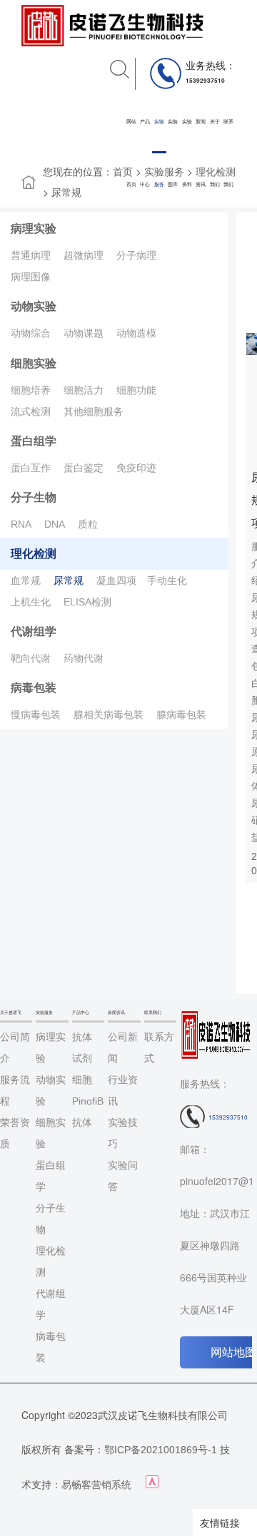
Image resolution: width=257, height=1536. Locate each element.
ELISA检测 (87, 602)
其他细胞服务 (94, 411)
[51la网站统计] (152, 1484)
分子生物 (33, 497)
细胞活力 (84, 390)
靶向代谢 (31, 658)
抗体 (82, 1037)
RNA (21, 524)
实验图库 (173, 153)
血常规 (26, 580)
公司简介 (15, 1047)
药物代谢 (84, 658)
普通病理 (31, 255)
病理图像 (31, 276)
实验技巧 (123, 1133)
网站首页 (131, 153)
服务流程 (15, 1090)
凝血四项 (116, 580)
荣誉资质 (15, 1133)
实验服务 (159, 153)
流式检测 (31, 411)
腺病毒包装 (181, 714)
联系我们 (228, 153)
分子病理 (136, 255)
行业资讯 (123, 1090)
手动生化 (167, 580)
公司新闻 (123, 1047)
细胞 (82, 1079)
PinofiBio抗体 (88, 1111)
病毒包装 (33, 688)
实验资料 (187, 153)
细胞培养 (31, 390)
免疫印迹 (136, 467)
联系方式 (159, 1047)
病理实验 (33, 228)
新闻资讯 (201, 153)
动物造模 (136, 333)
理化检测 (33, 554)
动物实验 (33, 306)
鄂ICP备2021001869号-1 (160, 1449)
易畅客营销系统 (96, 1484)
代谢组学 (33, 631)
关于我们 (215, 153)
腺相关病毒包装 (108, 714)
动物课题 (84, 333)
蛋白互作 (31, 467)
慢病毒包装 (36, 714)
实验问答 (123, 1175)
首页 (123, 172)
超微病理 (84, 255)
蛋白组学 (33, 441)
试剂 (82, 1058)
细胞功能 (136, 390)
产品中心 (145, 153)
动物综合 (31, 333)
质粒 (88, 524)
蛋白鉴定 (84, 467)
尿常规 (66, 192)
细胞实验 (33, 363)
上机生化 (31, 602)
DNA (54, 524)
